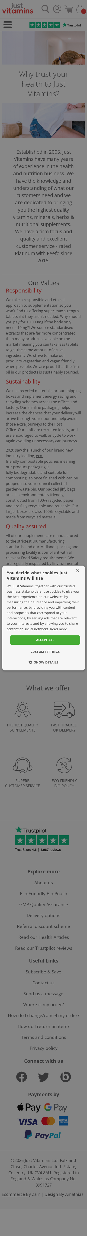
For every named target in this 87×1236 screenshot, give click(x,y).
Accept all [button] (45, 640)
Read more (58, 629)
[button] (43, 662)
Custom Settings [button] (45, 652)
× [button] (77, 571)
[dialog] (43, 618)
